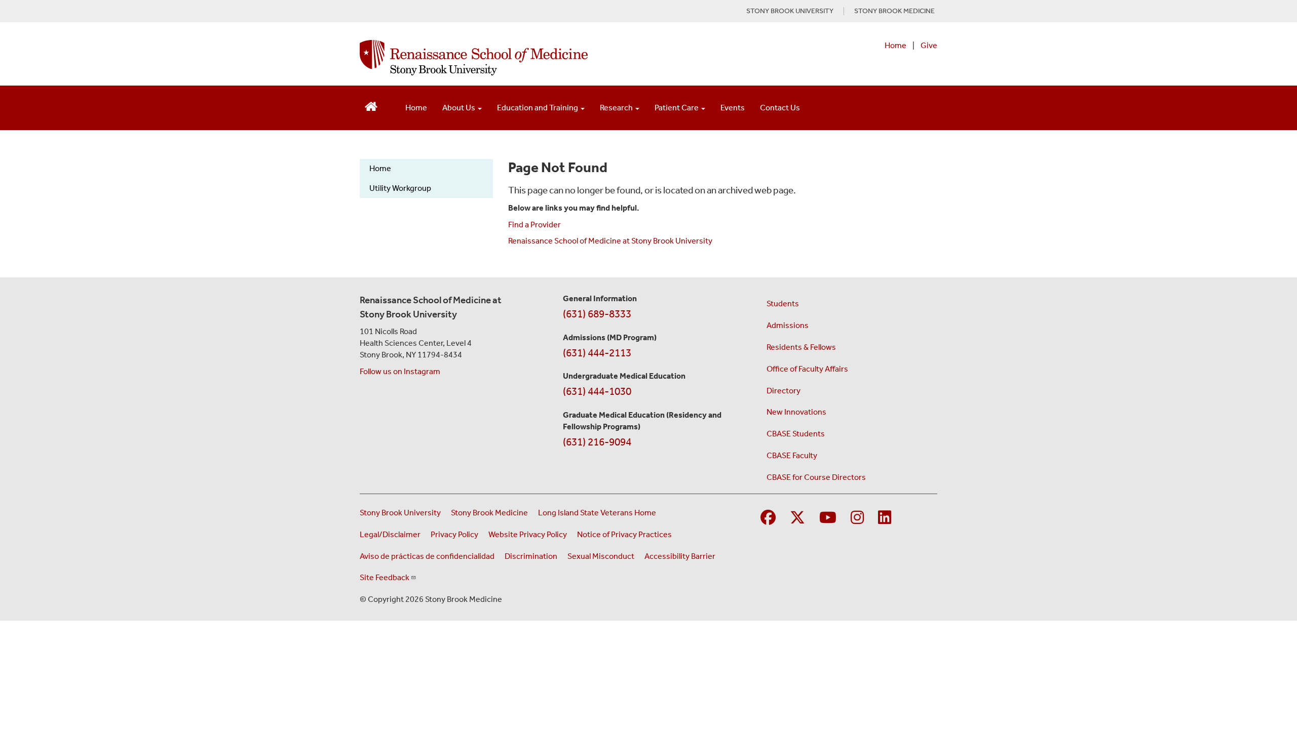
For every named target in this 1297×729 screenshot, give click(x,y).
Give (929, 45)
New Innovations (796, 412)
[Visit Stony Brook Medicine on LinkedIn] (884, 518)
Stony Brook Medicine (489, 512)
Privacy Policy (454, 534)
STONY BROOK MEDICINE (894, 11)
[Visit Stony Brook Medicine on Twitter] (797, 518)
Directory (783, 390)
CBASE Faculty (792, 455)
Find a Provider (534, 224)
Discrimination (531, 556)
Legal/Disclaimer (390, 534)
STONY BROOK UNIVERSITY (789, 11)
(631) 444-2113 (597, 353)
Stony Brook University (400, 512)
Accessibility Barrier (679, 556)
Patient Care (677, 107)
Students (783, 303)
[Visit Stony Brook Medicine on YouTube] (828, 518)
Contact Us (780, 107)
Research (617, 107)
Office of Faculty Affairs (807, 369)
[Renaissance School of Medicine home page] (544, 57)
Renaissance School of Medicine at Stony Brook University (610, 241)
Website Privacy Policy (527, 534)
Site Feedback (384, 577)
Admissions (788, 325)
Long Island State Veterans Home (597, 512)
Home (895, 45)
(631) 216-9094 (597, 442)
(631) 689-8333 (597, 314)
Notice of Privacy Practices (624, 534)
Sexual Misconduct (600, 556)
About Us (459, 107)
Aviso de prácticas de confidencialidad (427, 556)
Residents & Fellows (801, 347)
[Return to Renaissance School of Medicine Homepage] (371, 105)
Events (732, 107)
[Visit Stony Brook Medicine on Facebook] (768, 518)
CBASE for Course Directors (816, 477)
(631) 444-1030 (597, 391)
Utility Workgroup (400, 188)
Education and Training (538, 107)
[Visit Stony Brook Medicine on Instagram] (857, 518)
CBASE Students (796, 433)
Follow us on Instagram (400, 371)
